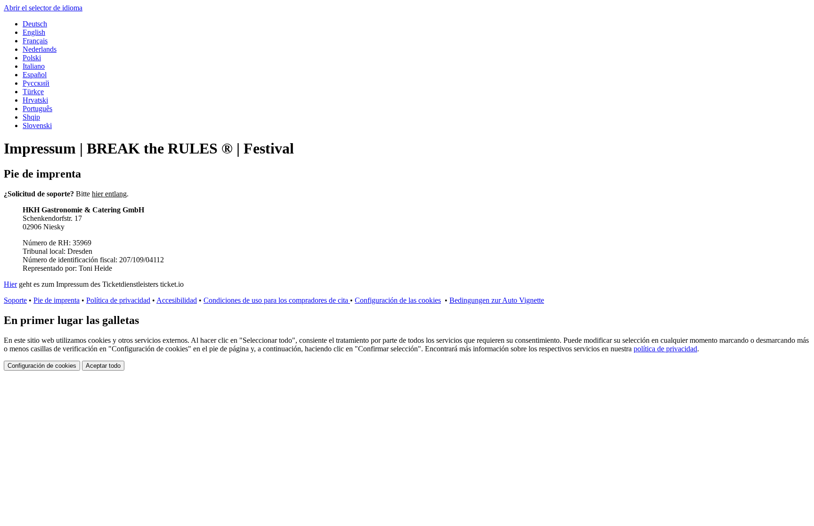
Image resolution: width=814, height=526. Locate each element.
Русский (36, 83)
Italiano (34, 66)
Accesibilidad (176, 300)
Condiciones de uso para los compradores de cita (277, 300)
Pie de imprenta (56, 300)
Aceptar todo (103, 365)
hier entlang (109, 194)
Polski (32, 58)
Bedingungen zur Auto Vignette (496, 300)
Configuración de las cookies (398, 300)
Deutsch (35, 24)
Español (35, 75)
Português (37, 109)
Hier (10, 284)
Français (35, 41)
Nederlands (40, 49)
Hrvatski (35, 100)
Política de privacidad (118, 300)
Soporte (15, 300)
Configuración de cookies (42, 365)
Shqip (31, 117)
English (34, 32)
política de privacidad (665, 349)
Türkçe (33, 92)
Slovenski (37, 125)
